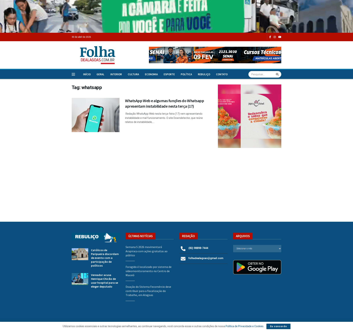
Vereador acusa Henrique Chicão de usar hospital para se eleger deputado (104, 280)
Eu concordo (278, 326)
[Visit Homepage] (94, 55)
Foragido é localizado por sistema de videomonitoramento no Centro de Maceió (149, 271)
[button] (215, 55)
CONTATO (222, 74)
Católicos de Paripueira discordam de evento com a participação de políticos (105, 257)
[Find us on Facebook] (270, 37)
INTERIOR (116, 74)
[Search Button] (277, 74)
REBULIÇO (204, 74)
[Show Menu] (73, 74)
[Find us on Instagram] (275, 37)
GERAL (100, 74)
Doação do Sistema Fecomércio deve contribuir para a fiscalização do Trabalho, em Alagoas (148, 291)
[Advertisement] (249, 181)
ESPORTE (169, 74)
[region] (176, 16)
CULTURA (133, 74)
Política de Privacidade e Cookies (244, 326)
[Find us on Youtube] (279, 37)
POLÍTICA (186, 74)
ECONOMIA (151, 74)
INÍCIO (87, 74)
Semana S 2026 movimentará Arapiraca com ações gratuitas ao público (146, 251)
